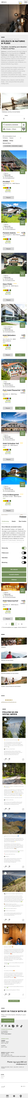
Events (2, 1077)
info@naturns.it (21, 1064)
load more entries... (14, 1000)
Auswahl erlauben (14, 574)
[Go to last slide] (3, 118)
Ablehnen (14, 579)
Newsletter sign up (8, 1020)
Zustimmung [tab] (5, 521)
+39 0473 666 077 (8, 1033)
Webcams (3, 1076)
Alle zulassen (14, 569)
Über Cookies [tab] (22, 521)
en (26, 1086)
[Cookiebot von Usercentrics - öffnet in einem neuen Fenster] (19, 517)
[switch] (24, 553)
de (21, 1086)
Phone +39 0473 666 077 (17, 1062)
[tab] (6, 115)
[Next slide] (24, 118)
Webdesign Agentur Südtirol (3, 1086)
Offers (2, 1074)
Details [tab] (14, 521)
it (23, 1086)
